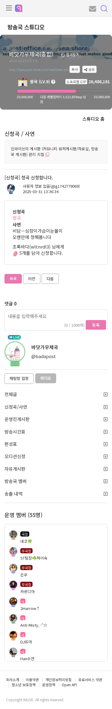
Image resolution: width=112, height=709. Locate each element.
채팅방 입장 (19, 378)
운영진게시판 (17, 419)
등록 (96, 325)
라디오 (45, 378)
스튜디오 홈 (93, 119)
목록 (13, 278)
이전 (31, 278)
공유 (91, 69)
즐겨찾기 (72, 54)
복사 (74, 69)
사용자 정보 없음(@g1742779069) (51, 186)
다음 (50, 278)
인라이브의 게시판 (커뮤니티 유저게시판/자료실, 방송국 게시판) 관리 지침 (54, 151)
